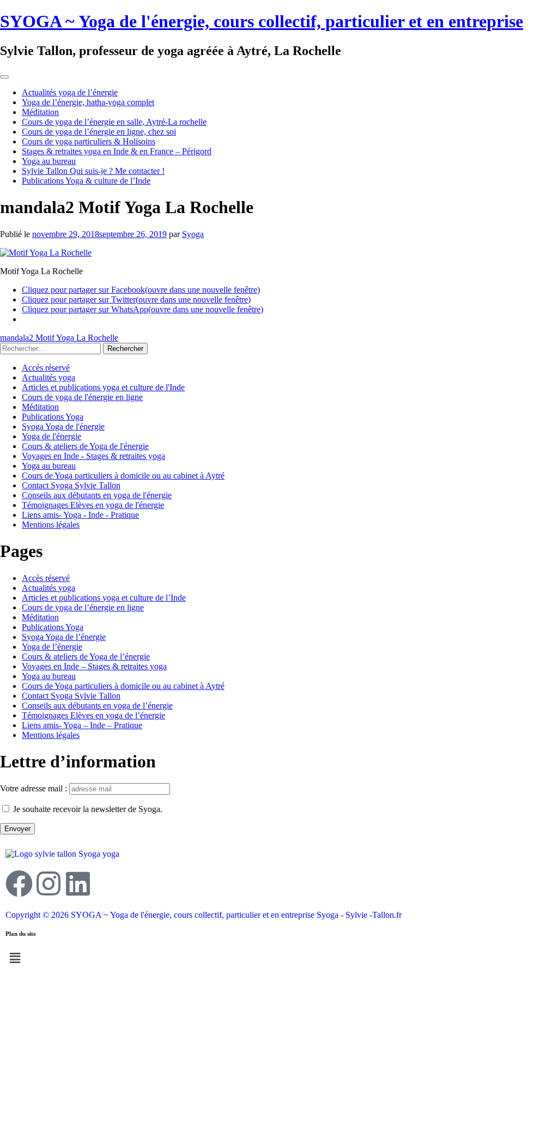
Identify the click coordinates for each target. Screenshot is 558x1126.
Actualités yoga (48, 377)
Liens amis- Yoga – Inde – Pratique (82, 725)
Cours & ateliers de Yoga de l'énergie (85, 446)
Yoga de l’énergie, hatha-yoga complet (88, 102)
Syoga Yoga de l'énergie (63, 426)
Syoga (193, 234)
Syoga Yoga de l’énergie (64, 636)
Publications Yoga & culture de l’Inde (86, 180)
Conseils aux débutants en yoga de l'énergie (97, 495)
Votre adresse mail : (34, 788)
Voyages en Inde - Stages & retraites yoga (93, 456)
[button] (279, 958)
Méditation (40, 112)
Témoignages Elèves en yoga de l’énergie (93, 715)
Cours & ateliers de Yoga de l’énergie (86, 656)
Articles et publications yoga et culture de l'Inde (103, 387)
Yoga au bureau (49, 161)
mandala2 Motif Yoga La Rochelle (59, 337)
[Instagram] (48, 883)
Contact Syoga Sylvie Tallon (71, 485)
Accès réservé (46, 367)
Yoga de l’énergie (52, 646)
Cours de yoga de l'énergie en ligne (82, 397)
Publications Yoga (52, 416)
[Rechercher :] (51, 348)
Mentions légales (51, 524)
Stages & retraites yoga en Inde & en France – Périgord (116, 151)
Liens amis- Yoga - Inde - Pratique (80, 514)
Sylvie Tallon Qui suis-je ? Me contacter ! (93, 170)
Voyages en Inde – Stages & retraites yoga (94, 666)
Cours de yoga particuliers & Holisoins (88, 141)
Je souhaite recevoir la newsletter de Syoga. (87, 809)
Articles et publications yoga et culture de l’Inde (104, 597)
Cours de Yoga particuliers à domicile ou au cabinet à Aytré (123, 475)
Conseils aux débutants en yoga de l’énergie (97, 705)
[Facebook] (19, 883)
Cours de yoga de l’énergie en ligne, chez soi (99, 131)
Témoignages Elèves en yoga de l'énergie (93, 505)
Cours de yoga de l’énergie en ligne (83, 607)
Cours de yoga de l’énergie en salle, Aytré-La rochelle (114, 121)
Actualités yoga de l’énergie (70, 92)
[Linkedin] (78, 883)
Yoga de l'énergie (51, 436)
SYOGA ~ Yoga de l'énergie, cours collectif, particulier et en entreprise (261, 21)
